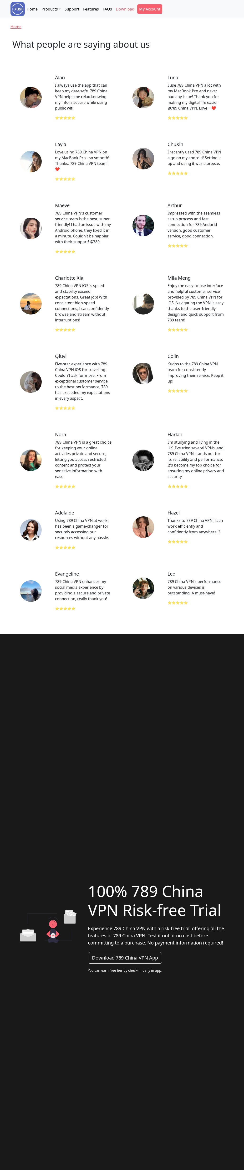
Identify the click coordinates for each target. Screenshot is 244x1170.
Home (32, 9)
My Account (149, 9)
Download (125, 9)
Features (91, 9)
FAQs (107, 9)
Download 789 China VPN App (125, 958)
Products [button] (49, 9)
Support (72, 9)
